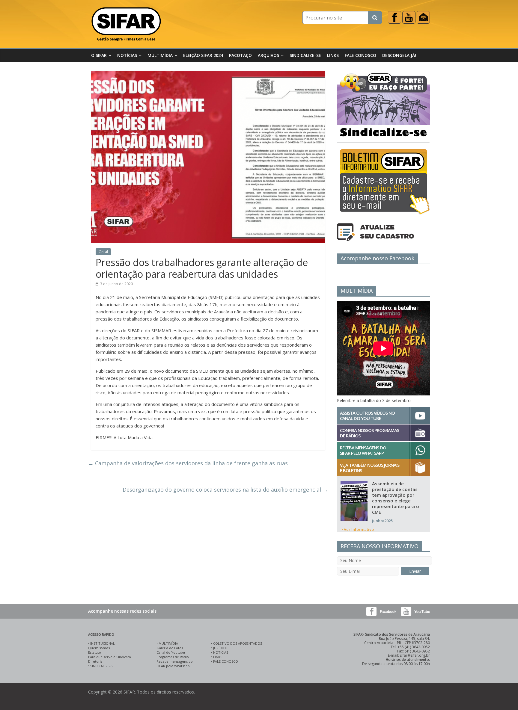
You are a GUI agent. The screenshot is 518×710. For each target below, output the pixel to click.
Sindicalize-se (305, 55)
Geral (103, 251)
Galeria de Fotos (169, 648)
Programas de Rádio (172, 657)
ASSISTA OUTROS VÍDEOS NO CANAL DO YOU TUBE (367, 415)
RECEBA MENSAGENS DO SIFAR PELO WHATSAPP (363, 450)
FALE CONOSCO (225, 661)
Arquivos (268, 55)
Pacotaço (240, 55)
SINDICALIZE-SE (102, 666)
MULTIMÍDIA (168, 643)
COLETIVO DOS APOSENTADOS (237, 643)
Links (333, 55)
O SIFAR (99, 55)
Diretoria (95, 661)
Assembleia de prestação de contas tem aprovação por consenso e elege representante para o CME (395, 498)
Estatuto (94, 652)
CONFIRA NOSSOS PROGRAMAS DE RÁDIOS (369, 433)
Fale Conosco (360, 55)
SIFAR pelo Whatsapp (173, 666)
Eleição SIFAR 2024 (203, 55)
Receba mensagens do (174, 661)
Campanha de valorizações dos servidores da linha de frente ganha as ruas (188, 463)
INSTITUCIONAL (102, 643)
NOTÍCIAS (220, 652)
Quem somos (99, 648)
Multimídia (160, 55)
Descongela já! (399, 55)
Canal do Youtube (170, 652)
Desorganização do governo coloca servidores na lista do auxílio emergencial (225, 489)
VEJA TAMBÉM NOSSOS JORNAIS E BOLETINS (369, 467)
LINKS (217, 657)
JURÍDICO (220, 648)
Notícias (127, 55)
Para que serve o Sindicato (109, 657)
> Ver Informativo (357, 529)
